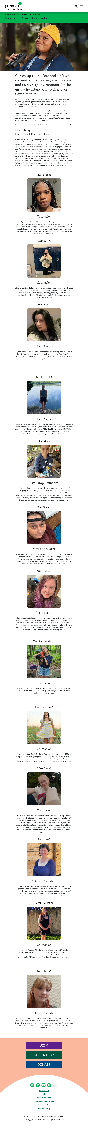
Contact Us (44, 1090)
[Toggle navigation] (81, 6)
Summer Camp (15, 14)
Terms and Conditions (44, 1101)
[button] (76, 6)
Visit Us (44, 1094)
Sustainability (44, 1108)
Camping (7, 14)
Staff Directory (44, 1098)
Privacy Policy (44, 1105)
